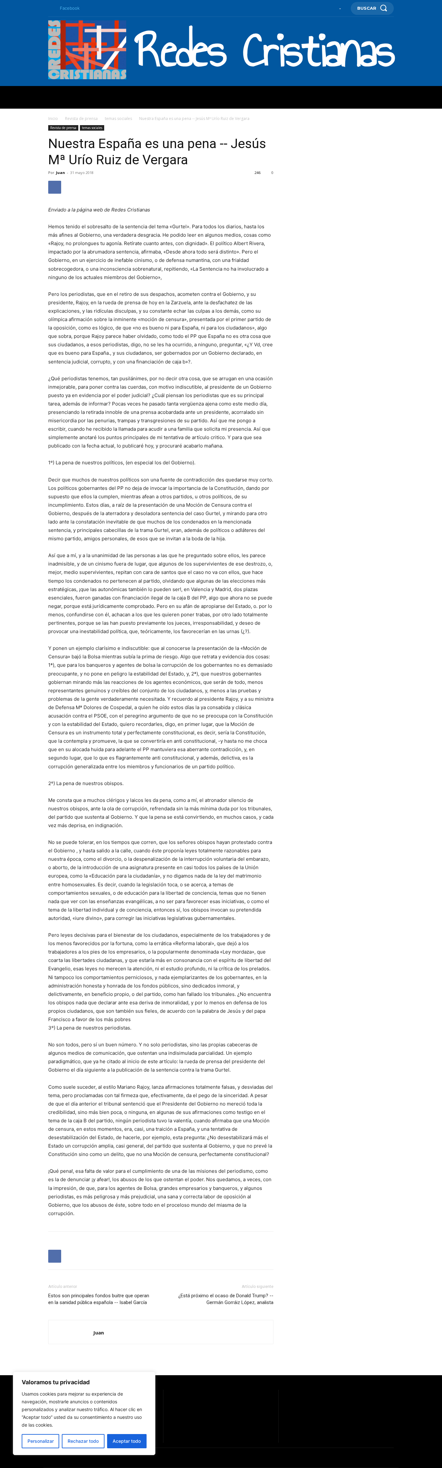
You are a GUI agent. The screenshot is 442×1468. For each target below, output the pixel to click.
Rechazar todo (83, 1441)
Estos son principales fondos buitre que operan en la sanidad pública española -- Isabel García (98, 1299)
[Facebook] (51, 8)
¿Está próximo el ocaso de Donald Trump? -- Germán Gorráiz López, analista (225, 1299)
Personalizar (41, 1441)
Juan (60, 172)
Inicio (53, 118)
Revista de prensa (81, 118)
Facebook (70, 8)
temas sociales (118, 118)
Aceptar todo (127, 1441)
